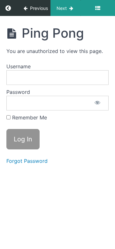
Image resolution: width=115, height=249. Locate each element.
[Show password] (97, 103)
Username (18, 66)
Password (18, 92)
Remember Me (29, 117)
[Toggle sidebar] (97, 8)
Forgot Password (27, 161)
